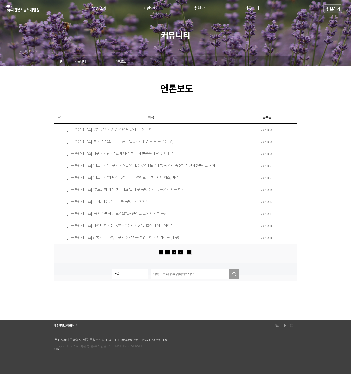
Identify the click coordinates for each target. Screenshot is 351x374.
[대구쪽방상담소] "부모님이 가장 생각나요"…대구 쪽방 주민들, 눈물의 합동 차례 (125, 190)
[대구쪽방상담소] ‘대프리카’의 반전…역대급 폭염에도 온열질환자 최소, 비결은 (124, 178)
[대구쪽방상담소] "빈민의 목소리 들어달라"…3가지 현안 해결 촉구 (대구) (120, 142)
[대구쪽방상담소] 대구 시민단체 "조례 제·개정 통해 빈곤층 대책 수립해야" (120, 154)
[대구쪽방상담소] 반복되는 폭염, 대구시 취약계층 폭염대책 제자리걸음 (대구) (123, 238)
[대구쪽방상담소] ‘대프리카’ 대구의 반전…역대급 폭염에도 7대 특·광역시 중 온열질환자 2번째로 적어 (141, 166)
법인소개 (99, 8)
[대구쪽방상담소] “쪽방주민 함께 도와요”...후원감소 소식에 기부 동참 (117, 214)
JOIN (56, 349)
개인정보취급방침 (66, 325)
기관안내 (150, 8)
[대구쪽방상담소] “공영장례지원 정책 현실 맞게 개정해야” (109, 130)
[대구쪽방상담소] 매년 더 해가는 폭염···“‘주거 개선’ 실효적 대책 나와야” (119, 226)
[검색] (234, 274)
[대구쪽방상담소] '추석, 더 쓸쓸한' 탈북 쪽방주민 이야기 (107, 202)
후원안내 (201, 8)
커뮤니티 (251, 8)
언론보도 (120, 61)
